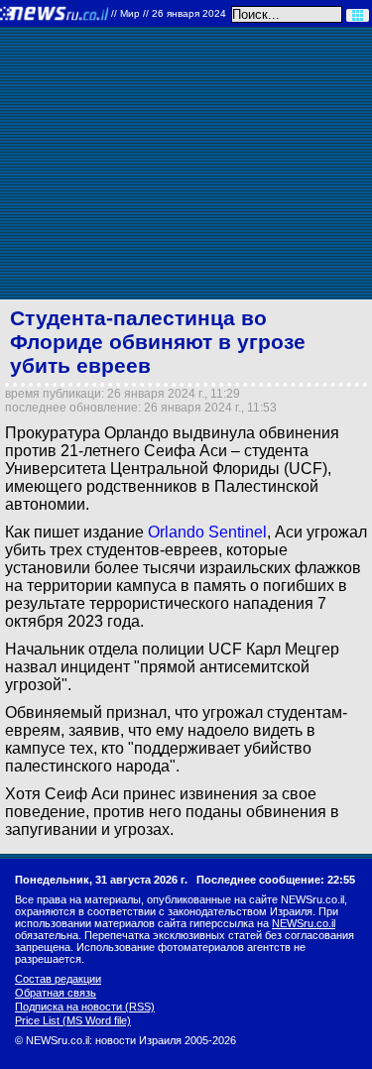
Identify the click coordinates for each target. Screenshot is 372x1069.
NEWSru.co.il (303, 923)
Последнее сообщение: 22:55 (275, 880)
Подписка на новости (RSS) (85, 1006)
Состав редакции (58, 979)
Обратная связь (55, 993)
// (168, 13)
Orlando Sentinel (207, 532)
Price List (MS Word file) (73, 1020)
